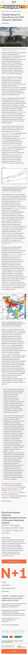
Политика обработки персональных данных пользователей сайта (12, 641)
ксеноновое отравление (18, 208)
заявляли (4, 373)
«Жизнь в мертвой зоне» (14, 490)
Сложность (6, 585)
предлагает (6, 496)
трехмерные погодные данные (17, 254)
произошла (14, 78)
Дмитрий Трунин (5, 23)
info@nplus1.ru (15, 624)
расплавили (6, 345)
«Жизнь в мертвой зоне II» (10, 492)
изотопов (11, 135)
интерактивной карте (9, 487)
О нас (4, 582)
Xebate (14, 199)
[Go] (3, 2)
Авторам (5, 591)
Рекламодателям (8, 588)
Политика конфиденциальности (22, 646)
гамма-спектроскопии (14, 154)
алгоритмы (14, 256)
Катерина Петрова (6, 537)
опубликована (6, 73)
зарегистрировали (7, 354)
